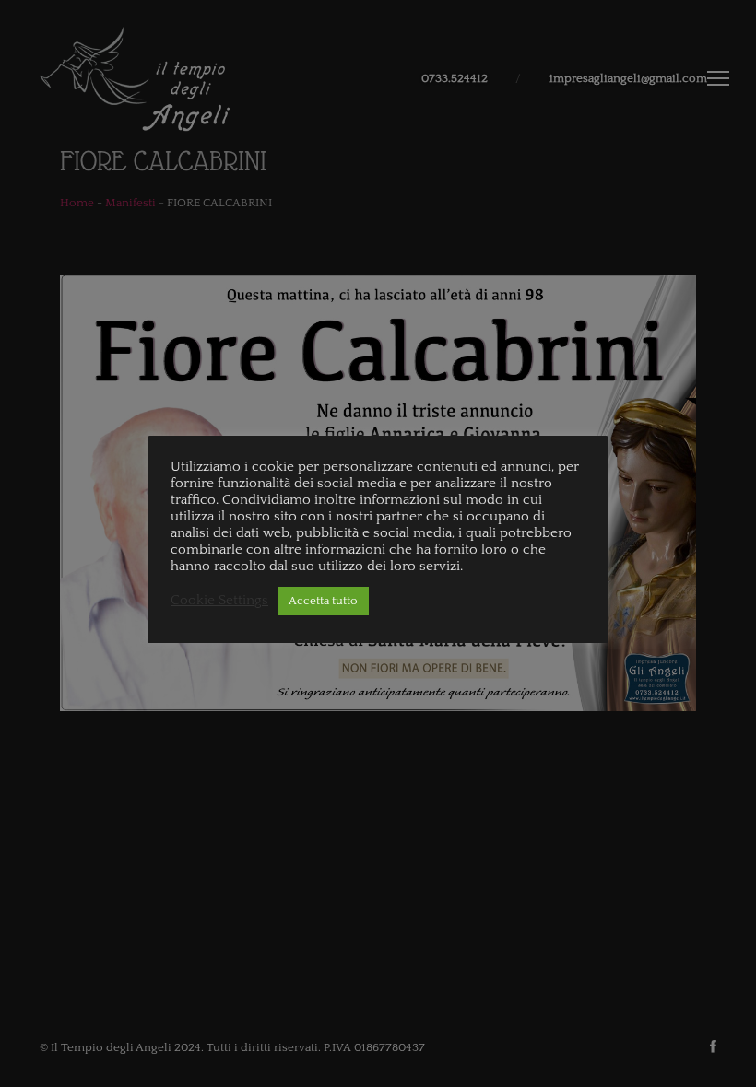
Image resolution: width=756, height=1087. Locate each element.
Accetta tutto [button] (323, 600)
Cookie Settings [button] (219, 600)
